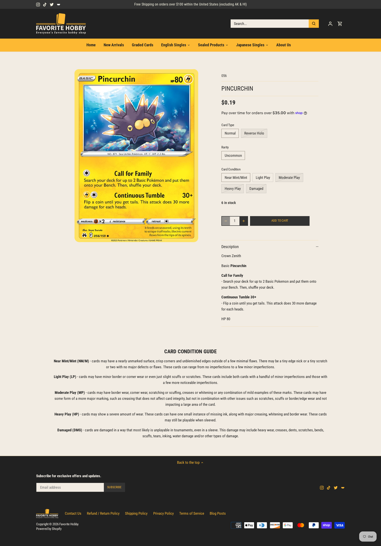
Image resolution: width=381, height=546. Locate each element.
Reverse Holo (254, 133)
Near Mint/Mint (236, 177)
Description (230, 246)
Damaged (256, 188)
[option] (137, 155)
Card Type (227, 125)
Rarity (225, 147)
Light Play (263, 177)
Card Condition (231, 169)
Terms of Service (191, 513)
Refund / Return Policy (103, 513)
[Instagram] (38, 4)
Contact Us (73, 513)
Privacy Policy (163, 513)
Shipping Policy (136, 513)
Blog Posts (218, 513)
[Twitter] (52, 4)
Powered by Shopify (49, 529)
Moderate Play (289, 177)
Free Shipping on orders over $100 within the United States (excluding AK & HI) (190, 4)
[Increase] (243, 221)
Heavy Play (233, 188)
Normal (230, 133)
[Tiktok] (45, 4)
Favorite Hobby (68, 524)
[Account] (330, 24)
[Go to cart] (340, 24)
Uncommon (233, 155)
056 (224, 75)
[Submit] (314, 23)
